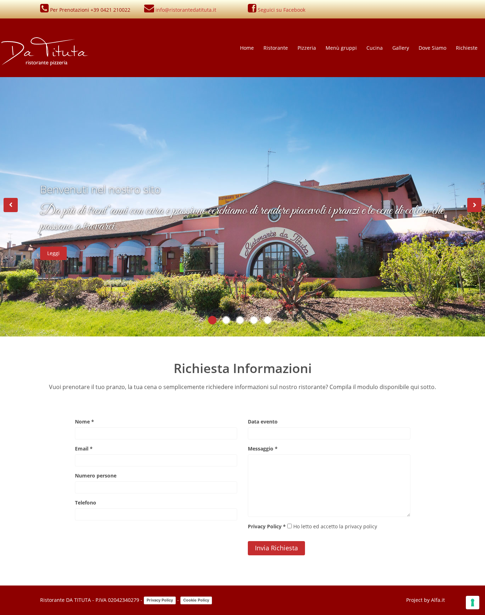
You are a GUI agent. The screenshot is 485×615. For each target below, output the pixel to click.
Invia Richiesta (276, 548)
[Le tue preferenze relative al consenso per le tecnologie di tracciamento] (472, 602)
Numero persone (95, 475)
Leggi (53, 253)
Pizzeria (307, 47)
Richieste (467, 47)
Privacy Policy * (267, 526)
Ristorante (275, 47)
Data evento (263, 421)
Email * (84, 448)
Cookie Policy (196, 600)
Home (247, 47)
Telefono (85, 502)
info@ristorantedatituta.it (186, 9)
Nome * (84, 421)
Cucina (374, 47)
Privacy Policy (160, 600)
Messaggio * (263, 448)
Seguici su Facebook (281, 9)
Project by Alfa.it (425, 600)
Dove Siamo (432, 47)
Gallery (400, 47)
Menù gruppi (341, 47)
